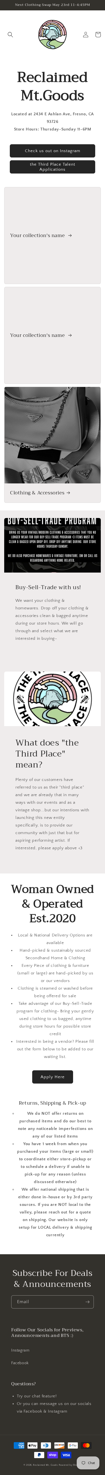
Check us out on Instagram (52, 150)
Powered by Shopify (70, 1465)
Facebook (20, 1363)
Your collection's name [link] (38, 236)
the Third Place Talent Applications (52, 167)
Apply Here (53, 1077)
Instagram (20, 1350)
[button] (10, 34)
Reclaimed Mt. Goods (45, 1465)
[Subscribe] (87, 1302)
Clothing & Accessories (37, 493)
